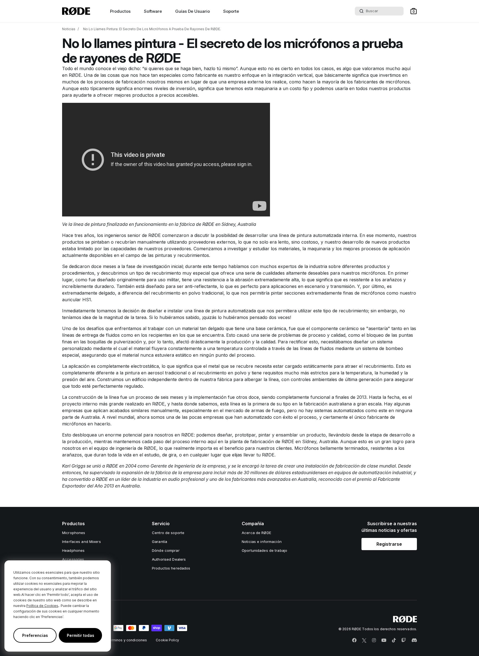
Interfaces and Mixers (81, 541)
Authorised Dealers (169, 559)
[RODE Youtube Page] (383, 640)
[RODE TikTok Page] (394, 640)
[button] (413, 11)
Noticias (68, 29)
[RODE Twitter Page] (364, 640)
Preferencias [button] (35, 635)
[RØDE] (76, 11)
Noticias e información (262, 541)
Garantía (159, 541)
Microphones (73, 532)
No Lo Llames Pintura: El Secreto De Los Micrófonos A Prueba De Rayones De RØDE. (152, 29)
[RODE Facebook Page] (354, 640)
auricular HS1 (76, 299)
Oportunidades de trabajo (264, 550)
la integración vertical (289, 75)
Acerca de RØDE (256, 532)
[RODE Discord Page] (414, 640)
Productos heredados (171, 568)
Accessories (73, 559)
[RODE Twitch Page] (403, 640)
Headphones (73, 550)
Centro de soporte (168, 532)
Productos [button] (120, 11)
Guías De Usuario (192, 11)
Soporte (231, 11)
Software (153, 11)
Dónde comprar (166, 550)
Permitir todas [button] (80, 635)
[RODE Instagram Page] (374, 640)
